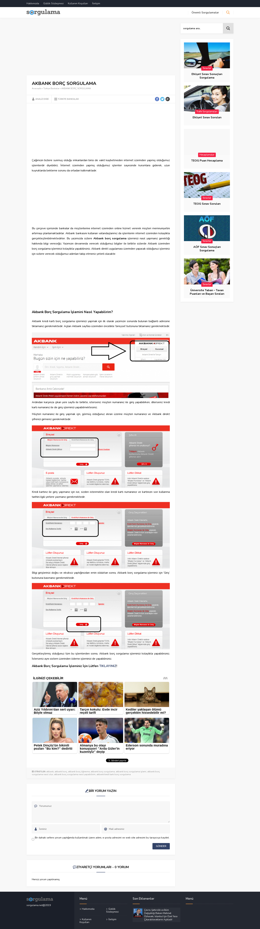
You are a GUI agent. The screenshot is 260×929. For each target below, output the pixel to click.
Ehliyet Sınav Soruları (207, 117)
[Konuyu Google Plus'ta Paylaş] (168, 99)
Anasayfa (36, 88)
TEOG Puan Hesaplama (207, 160)
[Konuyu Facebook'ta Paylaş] (157, 99)
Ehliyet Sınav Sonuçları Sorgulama (207, 75)
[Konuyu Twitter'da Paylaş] (162, 99)
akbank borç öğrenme (79, 771)
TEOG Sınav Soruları (207, 204)
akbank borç (61, 771)
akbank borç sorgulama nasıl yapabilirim (75, 774)
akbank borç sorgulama (103, 771)
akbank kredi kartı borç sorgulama (114, 774)
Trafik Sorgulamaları (207, 111)
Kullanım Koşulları (78, 3)
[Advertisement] (101, 49)
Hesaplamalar (207, 154)
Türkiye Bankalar (51, 88)
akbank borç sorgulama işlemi (131, 771)
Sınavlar (207, 68)
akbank (50, 771)
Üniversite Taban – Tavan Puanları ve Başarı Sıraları (207, 292)
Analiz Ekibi (42, 99)
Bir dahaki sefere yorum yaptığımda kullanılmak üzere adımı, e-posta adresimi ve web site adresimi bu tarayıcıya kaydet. (102, 837)
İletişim (96, 3)
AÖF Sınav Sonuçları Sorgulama (207, 248)
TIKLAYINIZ (107, 666)
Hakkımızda (33, 3)
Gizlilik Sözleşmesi (53, 3)
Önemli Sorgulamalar (205, 12)
